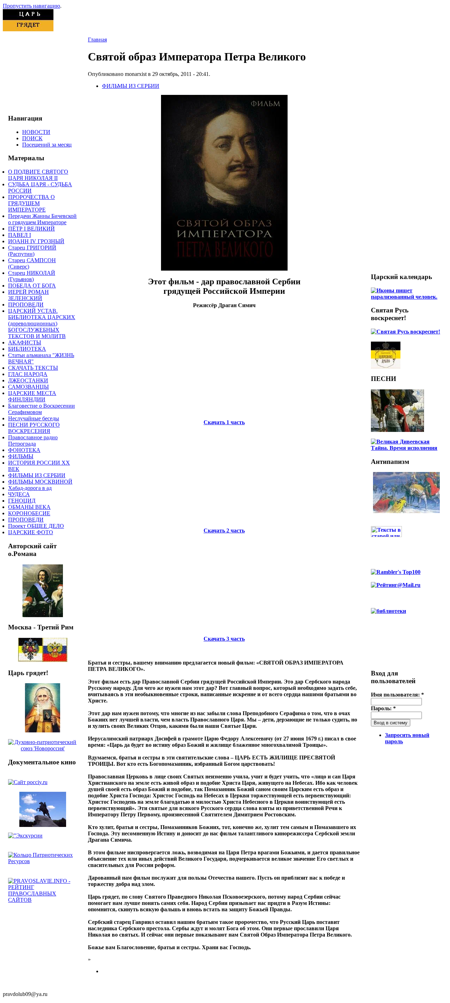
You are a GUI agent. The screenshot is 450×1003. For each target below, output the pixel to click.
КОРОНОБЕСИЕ (29, 513)
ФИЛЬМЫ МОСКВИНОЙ (40, 482)
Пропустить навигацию (31, 6)
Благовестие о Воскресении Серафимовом (41, 409)
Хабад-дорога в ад (30, 488)
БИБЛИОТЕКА (27, 349)
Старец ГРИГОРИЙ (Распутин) (32, 251)
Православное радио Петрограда (33, 440)
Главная (97, 40)
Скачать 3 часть (224, 639)
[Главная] (28, 29)
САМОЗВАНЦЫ (28, 387)
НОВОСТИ (36, 132)
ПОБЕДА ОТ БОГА (32, 286)
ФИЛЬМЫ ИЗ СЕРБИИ (36, 475)
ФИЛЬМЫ (20, 456)
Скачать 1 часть (224, 422)
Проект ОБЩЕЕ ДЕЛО (36, 526)
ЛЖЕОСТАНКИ (28, 380)
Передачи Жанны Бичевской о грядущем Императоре (42, 219)
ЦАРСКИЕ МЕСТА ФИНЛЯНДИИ (32, 396)
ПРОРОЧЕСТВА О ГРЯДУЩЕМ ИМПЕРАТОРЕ (31, 203)
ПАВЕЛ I (19, 235)
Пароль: (383, 708)
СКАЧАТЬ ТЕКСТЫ (33, 368)
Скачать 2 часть (224, 530)
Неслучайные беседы (33, 418)
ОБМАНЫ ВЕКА (29, 507)
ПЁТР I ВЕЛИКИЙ (31, 229)
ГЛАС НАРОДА (27, 374)
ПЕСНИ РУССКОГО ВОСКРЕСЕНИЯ (34, 428)
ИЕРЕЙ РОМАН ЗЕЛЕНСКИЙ (28, 295)
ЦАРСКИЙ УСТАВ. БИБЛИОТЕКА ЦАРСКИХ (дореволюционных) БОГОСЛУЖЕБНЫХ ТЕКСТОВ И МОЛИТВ (41, 323)
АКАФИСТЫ (24, 342)
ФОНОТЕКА (24, 450)
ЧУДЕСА (19, 494)
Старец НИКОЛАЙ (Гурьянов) (31, 276)
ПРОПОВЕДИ (26, 305)
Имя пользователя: (397, 695)
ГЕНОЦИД (22, 501)
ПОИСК (32, 138)
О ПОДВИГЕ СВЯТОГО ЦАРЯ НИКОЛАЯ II (38, 175)
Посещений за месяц (47, 145)
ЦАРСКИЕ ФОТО (30, 532)
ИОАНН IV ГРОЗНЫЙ (36, 241)
